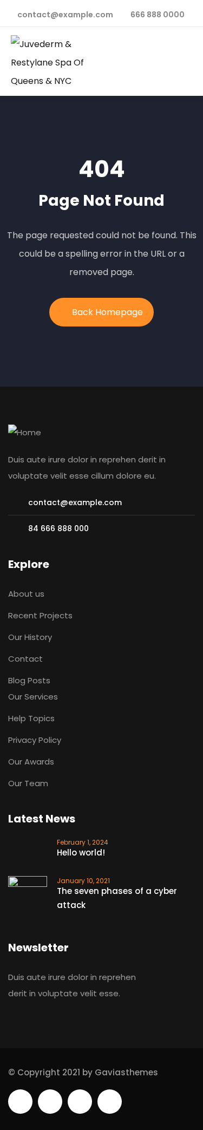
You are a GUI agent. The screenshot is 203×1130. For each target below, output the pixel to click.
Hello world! (81, 852)
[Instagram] (109, 1101)
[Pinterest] (80, 1101)
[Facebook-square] (50, 1101)
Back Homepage (107, 312)
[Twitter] (20, 1101)
